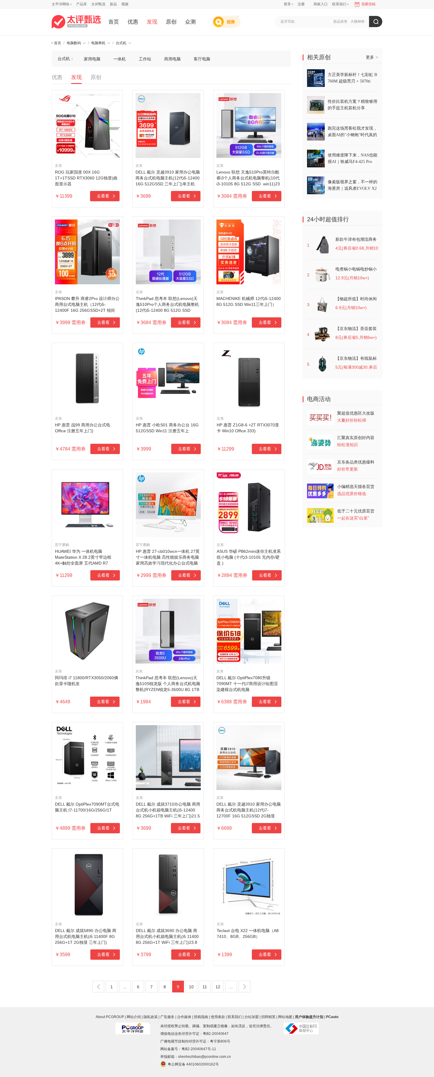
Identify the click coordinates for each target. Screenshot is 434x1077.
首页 (113, 22)
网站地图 (285, 1017)
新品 (113, 4)
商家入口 (321, 4)
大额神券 (357, 21)
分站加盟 (251, 1017)
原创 (171, 22)
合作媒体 (184, 1017)
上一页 (98, 986)
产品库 (81, 4)
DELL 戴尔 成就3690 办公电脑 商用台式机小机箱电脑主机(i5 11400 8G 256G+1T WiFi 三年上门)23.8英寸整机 (167, 936)
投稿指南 (201, 1017)
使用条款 (218, 1017)
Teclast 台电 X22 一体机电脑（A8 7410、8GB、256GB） (248, 933)
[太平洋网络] (133, 1026)
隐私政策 (150, 1017)
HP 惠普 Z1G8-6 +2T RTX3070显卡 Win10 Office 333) (248, 428)
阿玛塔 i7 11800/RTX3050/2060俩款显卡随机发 (86, 680)
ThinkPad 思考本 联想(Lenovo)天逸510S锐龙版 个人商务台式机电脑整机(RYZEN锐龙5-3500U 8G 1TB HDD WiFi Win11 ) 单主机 (168, 683)
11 (205, 986)
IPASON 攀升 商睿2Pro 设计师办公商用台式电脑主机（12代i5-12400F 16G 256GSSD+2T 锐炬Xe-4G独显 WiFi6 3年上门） (87, 304)
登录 (287, 4)
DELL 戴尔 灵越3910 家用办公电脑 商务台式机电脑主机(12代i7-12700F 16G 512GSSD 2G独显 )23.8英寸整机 (248, 810)
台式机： (66, 58)
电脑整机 (98, 43)
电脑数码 (74, 43)
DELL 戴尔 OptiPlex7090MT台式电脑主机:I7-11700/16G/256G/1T (87, 807)
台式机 (121, 43)
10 (191, 986)
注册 (301, 4)
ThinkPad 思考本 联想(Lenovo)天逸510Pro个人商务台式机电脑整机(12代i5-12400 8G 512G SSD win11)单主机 (167, 304)
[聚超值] (76, 22)
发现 (152, 22)
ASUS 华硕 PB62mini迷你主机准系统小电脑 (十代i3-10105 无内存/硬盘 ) (249, 557)
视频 (124, 4)
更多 (372, 57)
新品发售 (340, 21)
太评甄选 (98, 4)
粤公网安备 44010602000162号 (193, 1064)
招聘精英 (268, 1017)
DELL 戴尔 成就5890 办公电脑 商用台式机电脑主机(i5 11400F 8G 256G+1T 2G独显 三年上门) (85, 936)
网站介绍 (134, 1017)
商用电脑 (172, 59)
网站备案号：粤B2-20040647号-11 (188, 1049)
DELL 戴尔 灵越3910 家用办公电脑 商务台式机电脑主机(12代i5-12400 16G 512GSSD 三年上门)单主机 (168, 178)
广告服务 (167, 1017)
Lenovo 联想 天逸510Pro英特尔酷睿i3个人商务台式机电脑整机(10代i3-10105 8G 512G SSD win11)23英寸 (248, 178)
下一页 (244, 986)
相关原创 (319, 57)
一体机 (119, 59)
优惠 (133, 22)
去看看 (103, 196)
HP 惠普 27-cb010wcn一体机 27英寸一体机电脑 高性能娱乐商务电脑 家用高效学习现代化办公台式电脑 (168, 557)
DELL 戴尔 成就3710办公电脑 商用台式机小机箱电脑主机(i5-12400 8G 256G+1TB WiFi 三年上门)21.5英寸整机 (168, 810)
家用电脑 (92, 59)
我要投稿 (368, 4)
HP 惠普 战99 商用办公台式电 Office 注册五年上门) (82, 428)
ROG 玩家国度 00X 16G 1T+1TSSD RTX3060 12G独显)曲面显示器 (86, 178)
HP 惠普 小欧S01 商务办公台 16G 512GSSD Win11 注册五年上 (167, 428)
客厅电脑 (202, 59)
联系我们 (235, 1017)
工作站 (145, 59)
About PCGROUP (110, 1017)
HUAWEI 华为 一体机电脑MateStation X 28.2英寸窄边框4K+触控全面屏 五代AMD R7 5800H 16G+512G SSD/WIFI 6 (83, 557)
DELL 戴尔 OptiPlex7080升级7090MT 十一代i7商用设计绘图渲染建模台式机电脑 (247, 683)
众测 (190, 22)
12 (218, 986)
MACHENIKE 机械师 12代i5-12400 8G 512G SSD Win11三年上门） (248, 301)
